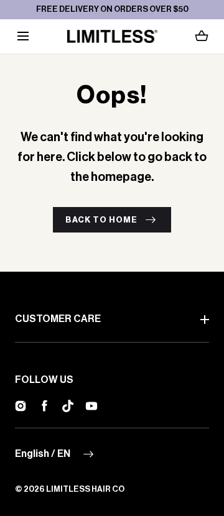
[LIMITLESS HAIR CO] (112, 36)
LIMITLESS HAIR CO (85, 489)
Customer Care (58, 319)
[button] (22, 36)
